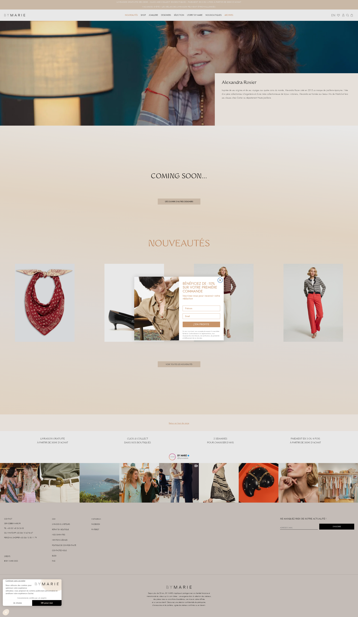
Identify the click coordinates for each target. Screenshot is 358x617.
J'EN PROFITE (201, 324)
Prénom (187, 303)
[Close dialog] (220, 280)
